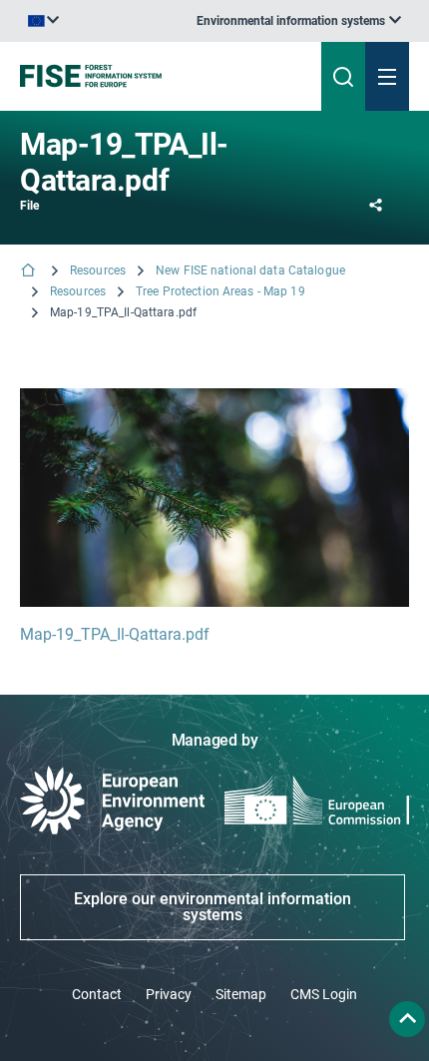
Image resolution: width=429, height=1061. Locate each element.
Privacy (169, 994)
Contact (97, 994)
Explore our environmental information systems (212, 906)
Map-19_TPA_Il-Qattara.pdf (115, 634)
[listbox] (299, 21)
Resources (98, 270)
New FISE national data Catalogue (250, 270)
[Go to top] (407, 1019)
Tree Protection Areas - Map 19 (220, 291)
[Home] (30, 272)
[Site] (144, 76)
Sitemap (240, 994)
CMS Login (323, 994)
